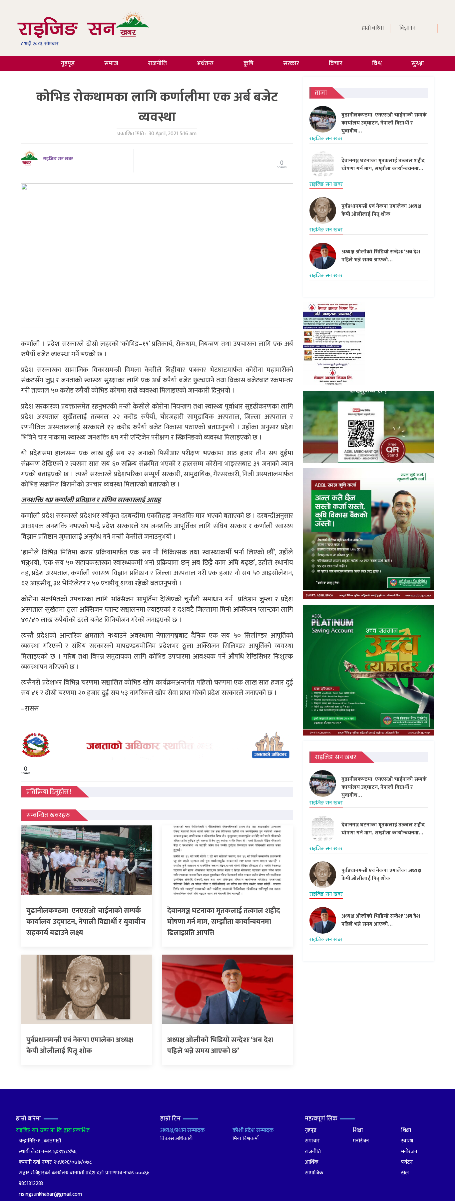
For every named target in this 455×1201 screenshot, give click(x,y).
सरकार (291, 63)
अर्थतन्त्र (205, 63)
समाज (111, 63)
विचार (335, 63)
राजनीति (157, 63)
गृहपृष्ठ (68, 63)
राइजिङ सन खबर (58, 158)
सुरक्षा (417, 63)
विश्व (377, 63)
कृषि (248, 63)
